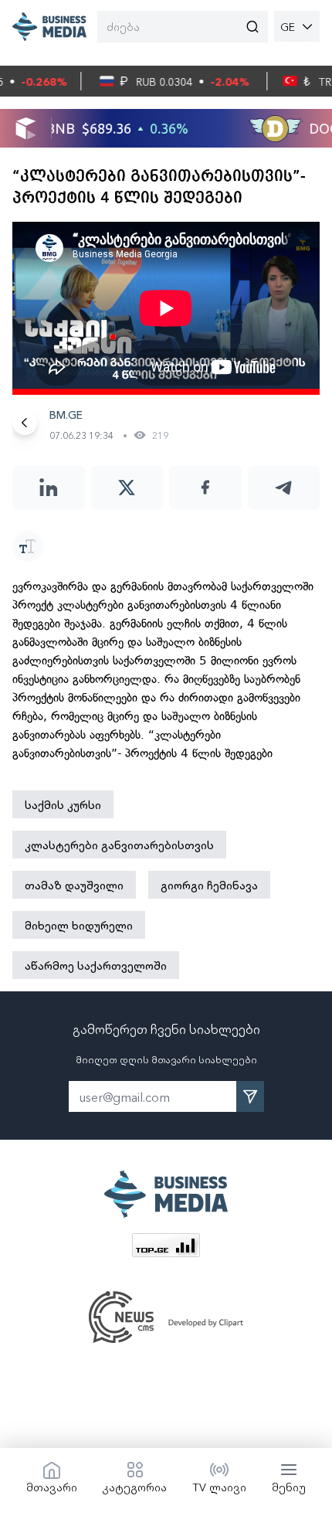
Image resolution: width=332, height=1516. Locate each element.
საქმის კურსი (63, 804)
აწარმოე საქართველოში (96, 965)
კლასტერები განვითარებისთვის (119, 844)
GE (287, 26)
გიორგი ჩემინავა (209, 884)
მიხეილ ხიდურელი (79, 925)
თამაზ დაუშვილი (74, 884)
